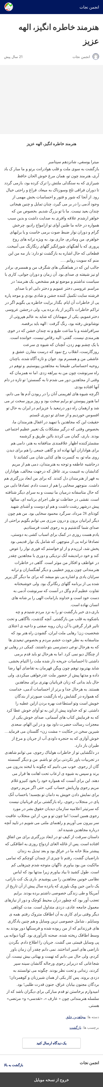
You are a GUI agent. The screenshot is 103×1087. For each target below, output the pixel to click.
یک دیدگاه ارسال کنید (51, 1043)
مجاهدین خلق (76, 1017)
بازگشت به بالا (13, 1065)
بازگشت (76, 1027)
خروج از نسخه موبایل (51, 1079)
